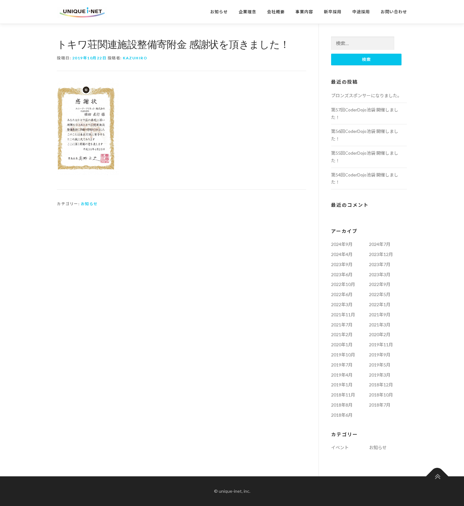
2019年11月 (381, 344)
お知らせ (219, 11)
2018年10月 (381, 394)
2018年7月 (379, 405)
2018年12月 (381, 384)
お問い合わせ (394, 11)
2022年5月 (379, 294)
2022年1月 (379, 304)
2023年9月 (342, 264)
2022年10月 (343, 284)
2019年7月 (342, 364)
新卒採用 (333, 11)
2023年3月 (379, 274)
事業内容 (304, 11)
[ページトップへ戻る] (437, 476)
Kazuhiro (135, 58)
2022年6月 (342, 294)
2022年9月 (379, 284)
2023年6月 (342, 274)
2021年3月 (379, 324)
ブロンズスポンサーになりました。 (366, 95)
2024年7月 (379, 244)
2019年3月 (379, 375)
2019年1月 (342, 384)
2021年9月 (379, 314)
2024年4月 (342, 254)
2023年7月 (379, 264)
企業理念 (247, 11)
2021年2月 (342, 334)
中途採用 (361, 11)
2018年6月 (342, 415)
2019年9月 (379, 354)
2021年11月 (343, 314)
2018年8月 (342, 405)
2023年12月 (381, 254)
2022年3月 (342, 304)
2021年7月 (342, 324)
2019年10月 (343, 354)
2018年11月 (343, 394)
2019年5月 (379, 364)
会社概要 (276, 11)
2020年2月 (379, 334)
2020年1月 (342, 344)
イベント (340, 447)
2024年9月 (342, 244)
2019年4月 (342, 375)
